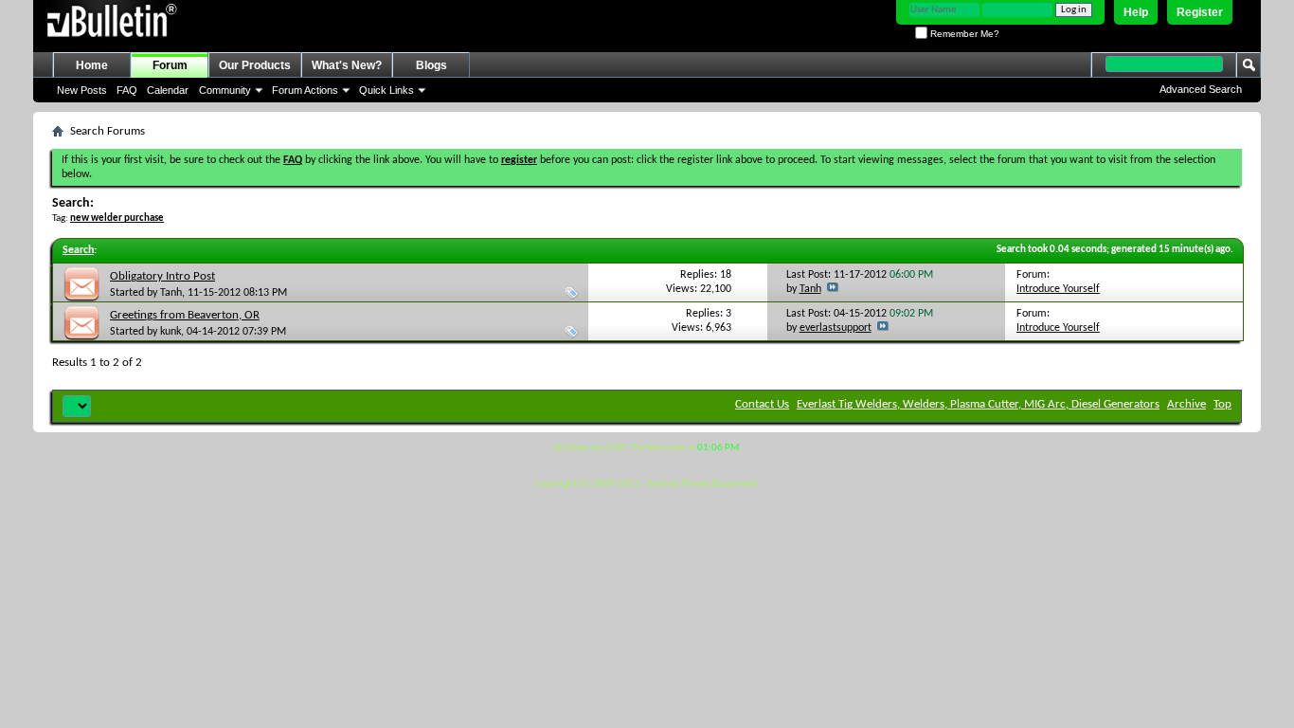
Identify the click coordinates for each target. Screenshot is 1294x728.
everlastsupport (836, 328)
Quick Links (386, 90)
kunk (170, 331)
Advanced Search (1200, 89)
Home (92, 65)
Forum (170, 65)
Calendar (168, 90)
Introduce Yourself (1058, 289)
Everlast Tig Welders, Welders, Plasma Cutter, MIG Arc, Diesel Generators (978, 404)
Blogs (431, 65)
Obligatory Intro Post (162, 276)
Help (1135, 12)
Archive (1186, 404)
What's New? (347, 65)
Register (1200, 12)
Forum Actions (305, 90)
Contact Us (762, 404)
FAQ (127, 90)
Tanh (171, 293)
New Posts (82, 90)
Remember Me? (963, 33)
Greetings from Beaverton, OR (185, 315)
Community (225, 90)
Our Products (255, 65)
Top (1222, 404)
